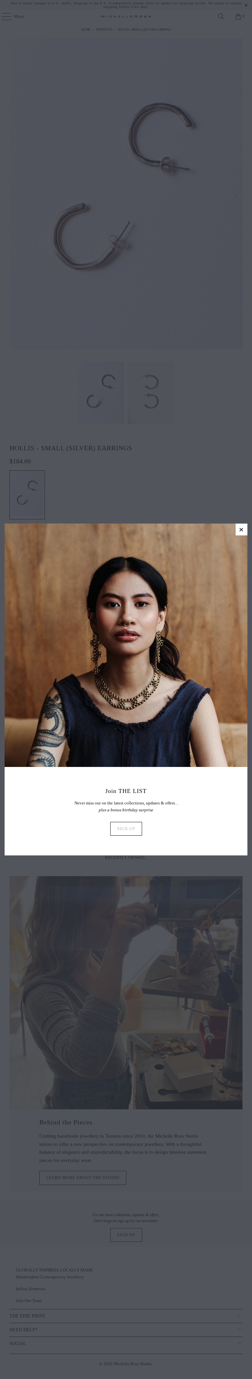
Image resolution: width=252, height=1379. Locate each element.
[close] (241, 529)
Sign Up (126, 828)
